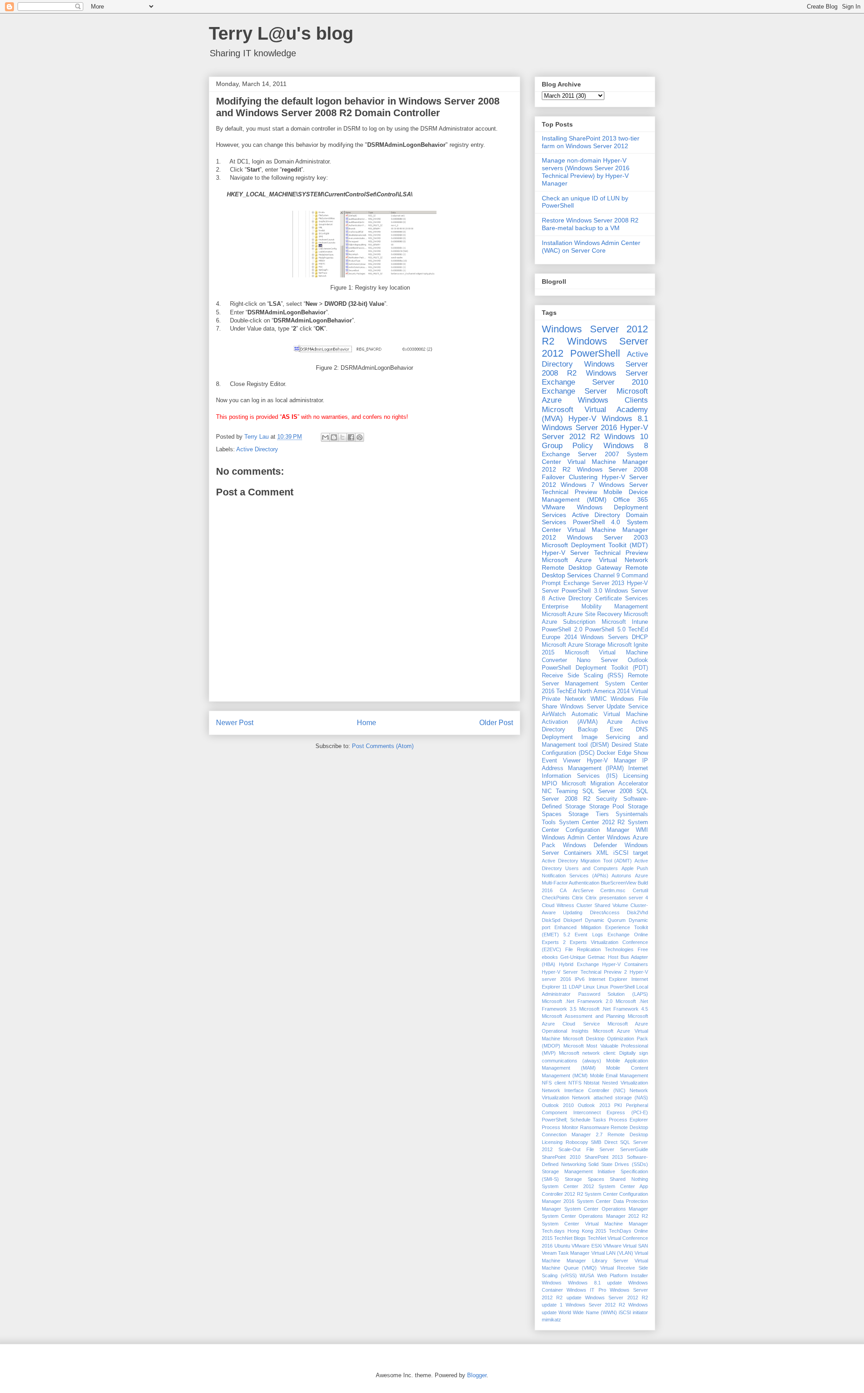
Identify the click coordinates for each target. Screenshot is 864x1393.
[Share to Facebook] (351, 437)
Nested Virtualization (625, 1082)
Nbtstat (591, 1082)
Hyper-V (582, 418)
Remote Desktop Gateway (581, 567)
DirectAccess (605, 912)
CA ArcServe (577, 890)
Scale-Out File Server (586, 1149)
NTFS (574, 1082)
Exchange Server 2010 (595, 382)
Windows (552, 1282)
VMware (553, 507)
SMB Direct (604, 1142)
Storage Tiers (588, 814)
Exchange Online (628, 934)
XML (602, 853)
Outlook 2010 (558, 1105)
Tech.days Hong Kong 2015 (574, 1231)
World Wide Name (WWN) (587, 1312)
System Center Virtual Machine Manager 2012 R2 (595, 461)
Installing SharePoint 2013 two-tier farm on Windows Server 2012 (590, 142)
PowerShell (595, 353)
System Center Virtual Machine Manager (595, 1223)
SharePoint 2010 (561, 1157)
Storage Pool (607, 806)
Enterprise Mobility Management (595, 606)
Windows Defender (590, 845)
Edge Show (633, 753)
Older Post (496, 722)
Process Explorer (628, 1119)
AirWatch (554, 714)
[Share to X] (342, 437)
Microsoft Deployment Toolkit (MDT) (595, 545)
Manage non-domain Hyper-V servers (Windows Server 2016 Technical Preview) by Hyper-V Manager (586, 171)
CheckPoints (556, 897)
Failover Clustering (570, 477)
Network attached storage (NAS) (610, 1097)
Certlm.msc (613, 890)
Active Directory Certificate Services (598, 598)
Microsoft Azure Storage (573, 645)
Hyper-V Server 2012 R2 (595, 432)
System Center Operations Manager (606, 1209)
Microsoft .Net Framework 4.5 (613, 1009)
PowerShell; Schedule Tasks (574, 1119)
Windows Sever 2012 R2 (595, 1304)
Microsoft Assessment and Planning (583, 1016)
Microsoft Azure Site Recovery (582, 614)
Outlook (638, 660)
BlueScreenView (618, 882)
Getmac (596, 957)
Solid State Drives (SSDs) (618, 1164)
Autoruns (621, 875)
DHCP (640, 637)
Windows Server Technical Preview (595, 488)
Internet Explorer (608, 979)
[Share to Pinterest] (359, 437)
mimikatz (551, 1319)
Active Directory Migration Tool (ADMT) (587, 860)
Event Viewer (561, 761)
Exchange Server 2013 (594, 583)
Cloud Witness (558, 905)
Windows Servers (604, 637)
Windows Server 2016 (579, 427)
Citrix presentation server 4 (616, 897)
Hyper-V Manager (611, 761)
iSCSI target (630, 853)
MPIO (549, 783)
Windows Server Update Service (604, 706)
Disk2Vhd (637, 912)
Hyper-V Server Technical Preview (595, 552)
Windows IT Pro (586, 1290)
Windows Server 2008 (612, 469)
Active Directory (257, 449)
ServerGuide (634, 1149)
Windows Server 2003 (607, 537)
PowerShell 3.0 (582, 591)
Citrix (577, 897)
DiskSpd (551, 920)
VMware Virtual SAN (625, 1245)
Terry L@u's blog (281, 33)
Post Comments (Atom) (383, 746)
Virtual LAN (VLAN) (612, 1253)
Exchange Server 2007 (580, 454)
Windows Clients (613, 400)
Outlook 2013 (594, 1105)
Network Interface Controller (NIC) (584, 1090)
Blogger (476, 1375)
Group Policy (567, 445)
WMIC (598, 699)
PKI (618, 1105)
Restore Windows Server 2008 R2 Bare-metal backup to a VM (590, 224)
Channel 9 (607, 575)
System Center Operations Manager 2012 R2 (595, 1216)
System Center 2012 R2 (592, 822)
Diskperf (572, 920)
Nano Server (597, 660)
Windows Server (617, 373)
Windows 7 (577, 484)
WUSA (587, 1275)
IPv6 (580, 979)
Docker (606, 753)
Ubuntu (562, 1245)
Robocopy (577, 1142)
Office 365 (630, 499)
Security (606, 799)
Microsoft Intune (625, 622)
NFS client (554, 1082)
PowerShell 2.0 (562, 629)
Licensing (635, 776)
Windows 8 (625, 445)
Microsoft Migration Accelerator (605, 783)
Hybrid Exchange (579, 964)
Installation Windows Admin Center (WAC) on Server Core (591, 246)
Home (366, 722)
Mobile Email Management (619, 1075)
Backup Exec (601, 729)
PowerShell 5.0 (605, 629)
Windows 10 (626, 436)
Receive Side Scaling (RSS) (582, 675)
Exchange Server (574, 391)
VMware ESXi (587, 1245)
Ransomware (594, 1127)
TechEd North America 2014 (593, 691)
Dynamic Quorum (605, 920)
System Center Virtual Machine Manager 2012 (595, 529)
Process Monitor (560, 1127)
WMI (642, 830)
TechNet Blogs (570, 1238)
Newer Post (234, 722)
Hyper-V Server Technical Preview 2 (584, 972)
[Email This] (325, 437)
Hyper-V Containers (625, 964)
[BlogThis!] (333, 437)
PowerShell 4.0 (597, 522)
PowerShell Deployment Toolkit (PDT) (595, 668)
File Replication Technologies (599, 949)
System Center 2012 (568, 1186)
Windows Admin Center (573, 838)
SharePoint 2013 (604, 1157)
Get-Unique (572, 957)
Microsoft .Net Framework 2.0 (577, 1001)
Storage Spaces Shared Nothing (606, 1179)
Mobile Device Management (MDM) (595, 495)
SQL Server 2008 (607, 791)
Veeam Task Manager (566, 1253)
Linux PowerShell (615, 986)
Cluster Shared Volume (602, 905)
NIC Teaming (560, 791)
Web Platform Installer (622, 1275)
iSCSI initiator (633, 1312)
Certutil (640, 890)
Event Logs (589, 934)
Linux (589, 986)
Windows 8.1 (625, 418)
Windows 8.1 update (595, 1282)
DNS (642, 729)
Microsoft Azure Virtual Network (595, 559)
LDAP (575, 986)
